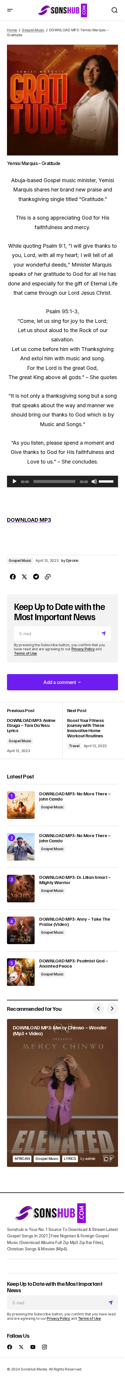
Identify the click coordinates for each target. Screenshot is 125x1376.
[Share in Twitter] (24, 577)
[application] (62, 481)
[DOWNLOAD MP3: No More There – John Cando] (21, 805)
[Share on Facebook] (13, 577)
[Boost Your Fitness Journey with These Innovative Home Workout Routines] (90, 730)
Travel (74, 746)
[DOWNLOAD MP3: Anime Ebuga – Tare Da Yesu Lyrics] (35, 730)
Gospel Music (33, 30)
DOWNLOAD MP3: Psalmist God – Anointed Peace (73, 963)
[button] (10, 10)
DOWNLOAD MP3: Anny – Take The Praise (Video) (74, 922)
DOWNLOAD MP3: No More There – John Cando (75, 796)
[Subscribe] (104, 633)
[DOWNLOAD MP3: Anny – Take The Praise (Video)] (21, 930)
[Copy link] (47, 577)
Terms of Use (25, 653)
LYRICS (70, 1158)
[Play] (14, 481)
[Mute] (94, 481)
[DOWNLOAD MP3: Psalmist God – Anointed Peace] (21, 972)
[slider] (107, 481)
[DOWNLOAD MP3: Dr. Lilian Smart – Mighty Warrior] (21, 888)
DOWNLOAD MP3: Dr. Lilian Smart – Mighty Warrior (75, 880)
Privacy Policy (83, 649)
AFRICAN (22, 1158)
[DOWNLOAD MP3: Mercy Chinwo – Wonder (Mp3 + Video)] (62, 1093)
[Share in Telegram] (36, 577)
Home (12, 30)
